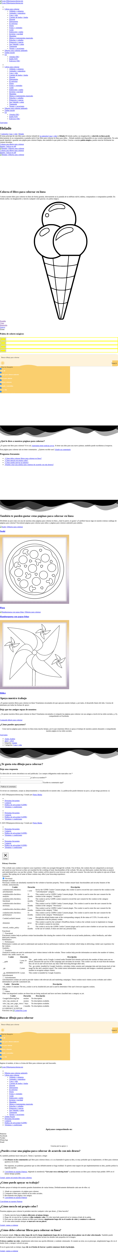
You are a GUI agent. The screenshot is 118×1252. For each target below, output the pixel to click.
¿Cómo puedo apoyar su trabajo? (17, 463)
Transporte (13, 46)
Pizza (2, 607)
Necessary (9, 878)
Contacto (8, 803)
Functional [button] (6, 931)
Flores (11, 26)
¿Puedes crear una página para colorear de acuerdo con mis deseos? (29, 465)
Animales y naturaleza (17, 13)
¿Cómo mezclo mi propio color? (16, 460)
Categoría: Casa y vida (9, 134)
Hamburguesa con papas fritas (14, 616)
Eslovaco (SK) (14, 61)
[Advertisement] (59, 172)
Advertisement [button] (7, 975)
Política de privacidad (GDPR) (16, 805)
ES (6, 55)
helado (14, 743)
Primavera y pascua (16, 42)
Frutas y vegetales (15, 28)
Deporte (12, 19)
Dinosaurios (13, 21)
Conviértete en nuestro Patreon (16, 1172)
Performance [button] (7, 940)
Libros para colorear (12, 9)
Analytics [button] (5, 948)
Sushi (2, 531)
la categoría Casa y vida (48, 136)
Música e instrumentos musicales (21, 38)
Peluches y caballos (16, 40)
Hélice (3, 693)
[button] (59, 1134)
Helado (21, 134)
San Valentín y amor (16, 44)
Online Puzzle (10, 1117)
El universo (13, 24)
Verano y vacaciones (16, 48)
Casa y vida (13, 15)
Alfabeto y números (16, 11)
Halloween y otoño (16, 32)
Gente (11, 30)
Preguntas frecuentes (12, 801)
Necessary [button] (6, 876)
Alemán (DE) (14, 57)
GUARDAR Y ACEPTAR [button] (12, 1008)
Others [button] (4, 989)
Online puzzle (10, 53)
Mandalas (12, 36)
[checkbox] (11, 370)
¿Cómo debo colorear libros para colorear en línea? (23, 458)
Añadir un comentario (63, 450)
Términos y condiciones (13, 807)
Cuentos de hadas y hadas (18, 17)
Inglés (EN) (13, 59)
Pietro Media (37, 795)
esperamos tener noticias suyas (43, 446)
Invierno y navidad (16, 34)
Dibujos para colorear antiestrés (16, 50)
